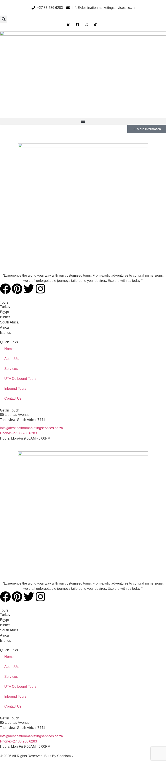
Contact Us (12, 398)
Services (11, 368)
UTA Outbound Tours (20, 378)
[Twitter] (28, 288)
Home (9, 349)
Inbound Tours (15, 388)
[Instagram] (40, 288)
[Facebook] (5, 288)
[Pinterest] (17, 288)
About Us (11, 359)
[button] (3, 19)
